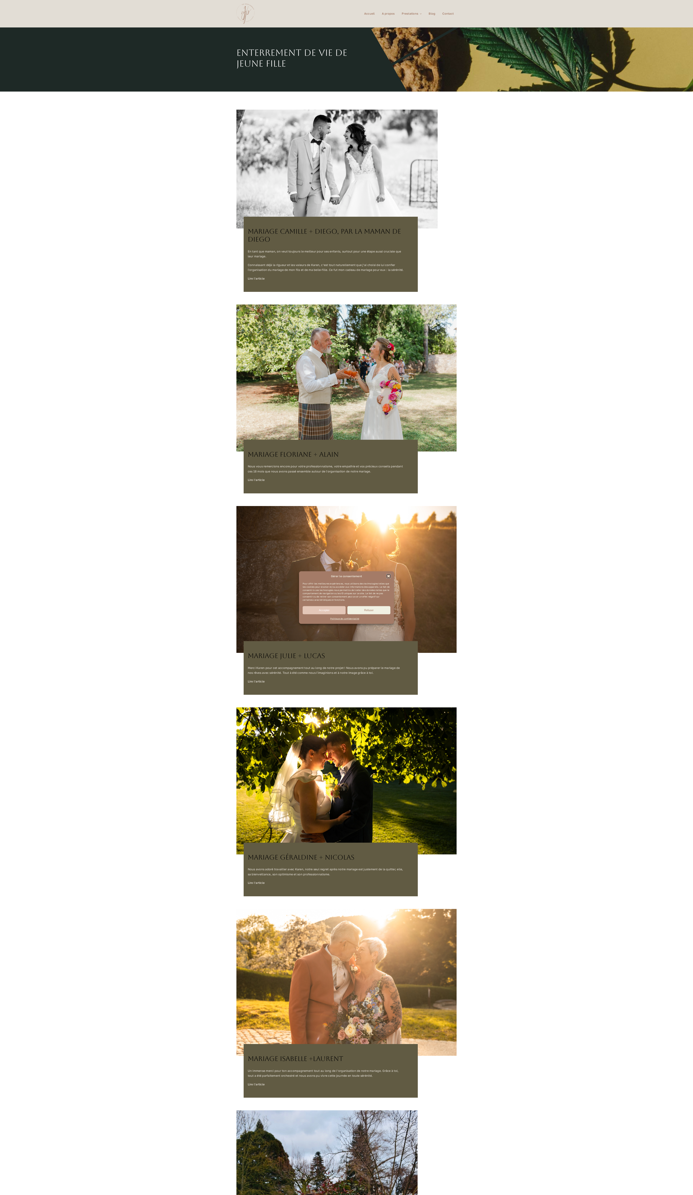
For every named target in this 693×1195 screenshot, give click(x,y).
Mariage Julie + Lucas (286, 656)
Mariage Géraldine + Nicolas (301, 857)
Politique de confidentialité (344, 618)
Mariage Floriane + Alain (293, 454)
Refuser (369, 610)
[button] (388, 576)
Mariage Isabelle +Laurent (295, 1059)
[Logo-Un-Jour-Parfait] (245, 5)
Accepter (324, 610)
